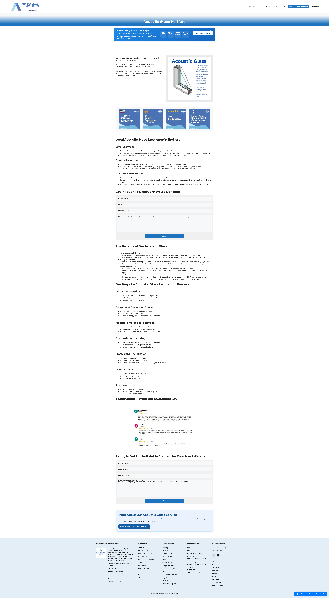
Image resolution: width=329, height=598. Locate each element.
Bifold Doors (141, 574)
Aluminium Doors (143, 569)
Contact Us (314, 6)
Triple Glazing (167, 556)
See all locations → (194, 572)
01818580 (118, 581)
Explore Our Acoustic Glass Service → (134, 526)
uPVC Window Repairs (170, 581)
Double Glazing (168, 553)
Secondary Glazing (169, 559)
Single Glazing (167, 551)
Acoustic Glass (167, 562)
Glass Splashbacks (169, 569)
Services (249, 6)
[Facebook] (218, 555)
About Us (239, 6)
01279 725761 (114, 568)
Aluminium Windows (144, 553)
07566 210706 (121, 571)
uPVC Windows (142, 551)
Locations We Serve (264, 6)
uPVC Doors (141, 566)
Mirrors (164, 571)
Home (214, 565)
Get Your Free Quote (203, 33)
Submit (164, 236)
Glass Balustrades (144, 581)
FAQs (284, 6)
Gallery (277, 6)
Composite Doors (143, 571)
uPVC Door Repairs (169, 584)
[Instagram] (213, 555)
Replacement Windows (146, 559)
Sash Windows (142, 556)
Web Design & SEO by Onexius (221, 586)
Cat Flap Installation (169, 574)
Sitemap (215, 579)
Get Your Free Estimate (298, 6)
